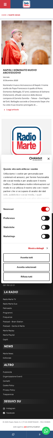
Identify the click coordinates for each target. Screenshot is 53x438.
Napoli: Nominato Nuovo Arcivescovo (20, 71)
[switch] (45, 218)
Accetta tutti (26, 257)
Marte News (14, 15)
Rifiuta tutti (26, 276)
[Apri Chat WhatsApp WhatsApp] (46, 431)
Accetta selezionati (26, 267)
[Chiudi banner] (49, 159)
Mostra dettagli (36, 248)
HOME (3, 15)
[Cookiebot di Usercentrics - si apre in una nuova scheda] (31, 159)
